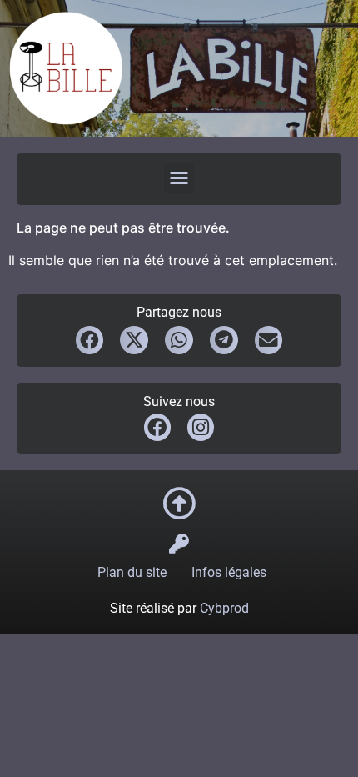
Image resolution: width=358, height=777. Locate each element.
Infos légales (228, 572)
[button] (179, 178)
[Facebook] (157, 427)
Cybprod (224, 608)
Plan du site (132, 572)
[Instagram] (200, 427)
